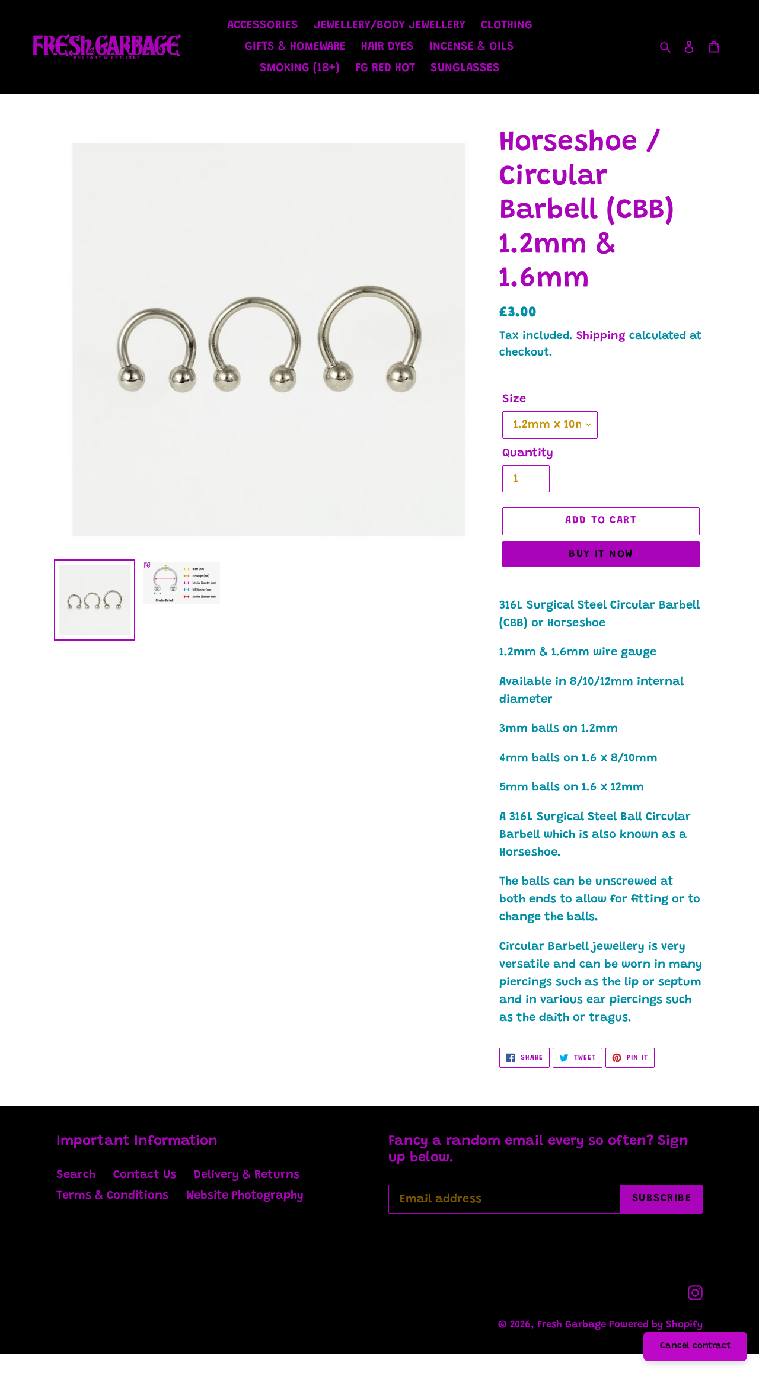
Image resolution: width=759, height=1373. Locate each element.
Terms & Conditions (112, 1196)
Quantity (527, 453)
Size (514, 399)
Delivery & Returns (246, 1175)
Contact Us (144, 1175)
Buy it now (601, 554)
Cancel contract (695, 1346)
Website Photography (245, 1196)
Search (75, 1175)
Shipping (601, 336)
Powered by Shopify (656, 1325)
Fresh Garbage (573, 1325)
